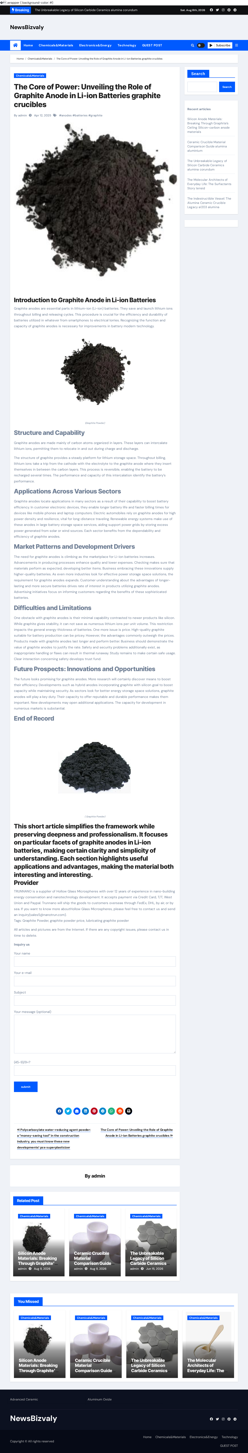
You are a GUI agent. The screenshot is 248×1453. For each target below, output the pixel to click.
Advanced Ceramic (24, 1399)
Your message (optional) (32, 1012)
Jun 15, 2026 (154, 1269)
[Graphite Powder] (95, 377)
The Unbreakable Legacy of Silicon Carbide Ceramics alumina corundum (149, 1261)
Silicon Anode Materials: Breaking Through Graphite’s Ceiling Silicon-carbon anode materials (208, 125)
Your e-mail (23, 973)
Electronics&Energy (95, 45)
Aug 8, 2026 (42, 1269)
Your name (22, 953)
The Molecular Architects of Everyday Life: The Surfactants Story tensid (209, 184)
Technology (127, 45)
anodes (66, 115)
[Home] (15, 45)
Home (28, 45)
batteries (81, 115)
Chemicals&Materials (56, 45)
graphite (96, 115)
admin (98, 1176)
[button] (236, 45)
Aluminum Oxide (100, 1399)
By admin (20, 115)
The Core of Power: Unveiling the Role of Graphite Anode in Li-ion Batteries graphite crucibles (87, 95)
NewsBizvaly (27, 27)
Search (198, 74)
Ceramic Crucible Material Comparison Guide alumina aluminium (93, 1261)
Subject (20, 992)
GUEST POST (152, 45)
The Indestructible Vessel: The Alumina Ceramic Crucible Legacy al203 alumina (209, 202)
